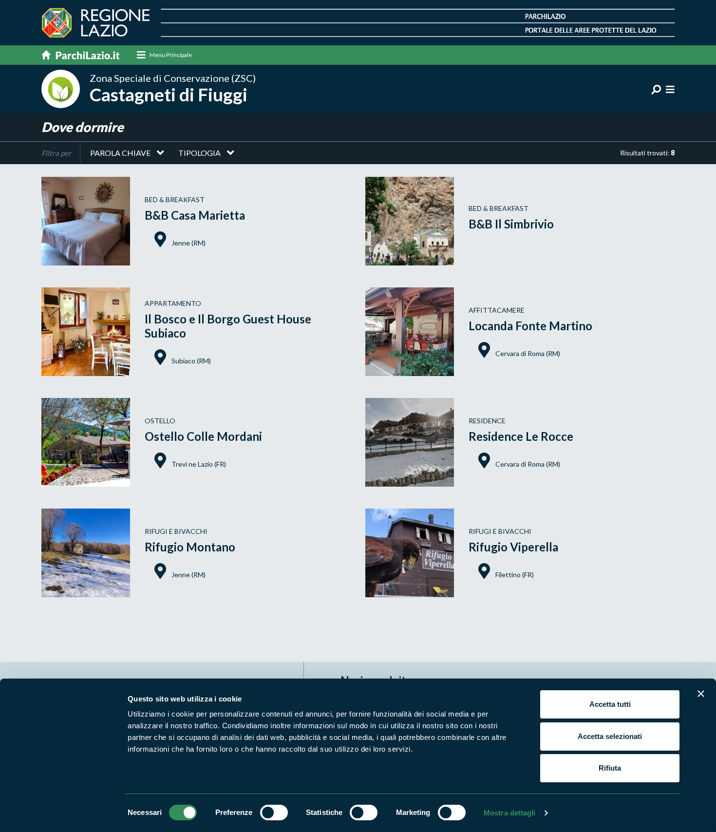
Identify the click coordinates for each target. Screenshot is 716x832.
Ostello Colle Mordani (203, 436)
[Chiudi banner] (700, 693)
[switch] (274, 812)
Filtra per (56, 153)
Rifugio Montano (190, 547)
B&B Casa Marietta (195, 215)
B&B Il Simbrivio (511, 224)
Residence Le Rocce (521, 436)
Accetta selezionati (610, 736)
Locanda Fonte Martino (530, 326)
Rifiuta (610, 768)
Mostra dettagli (510, 813)
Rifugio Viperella (513, 547)
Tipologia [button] (199, 152)
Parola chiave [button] (120, 152)
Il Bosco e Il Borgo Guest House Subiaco (228, 326)
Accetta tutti (610, 704)
